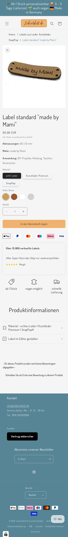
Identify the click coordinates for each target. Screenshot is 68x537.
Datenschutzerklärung (16, 526)
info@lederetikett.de (18, 405)
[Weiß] (22, 197)
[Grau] (31, 197)
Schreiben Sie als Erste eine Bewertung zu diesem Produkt (34, 375)
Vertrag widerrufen (22, 436)
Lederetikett (21, 521)
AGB (30, 526)
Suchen (11, 428)
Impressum (35, 531)
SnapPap (11, 183)
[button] (7, 24)
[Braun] (6, 197)
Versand (39, 526)
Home (12, 34)
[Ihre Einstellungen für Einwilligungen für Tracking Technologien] (6, 534)
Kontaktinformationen (55, 526)
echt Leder (12, 175)
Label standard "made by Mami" (39, 40)
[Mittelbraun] (14, 197)
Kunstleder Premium (37, 175)
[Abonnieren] (49, 459)
